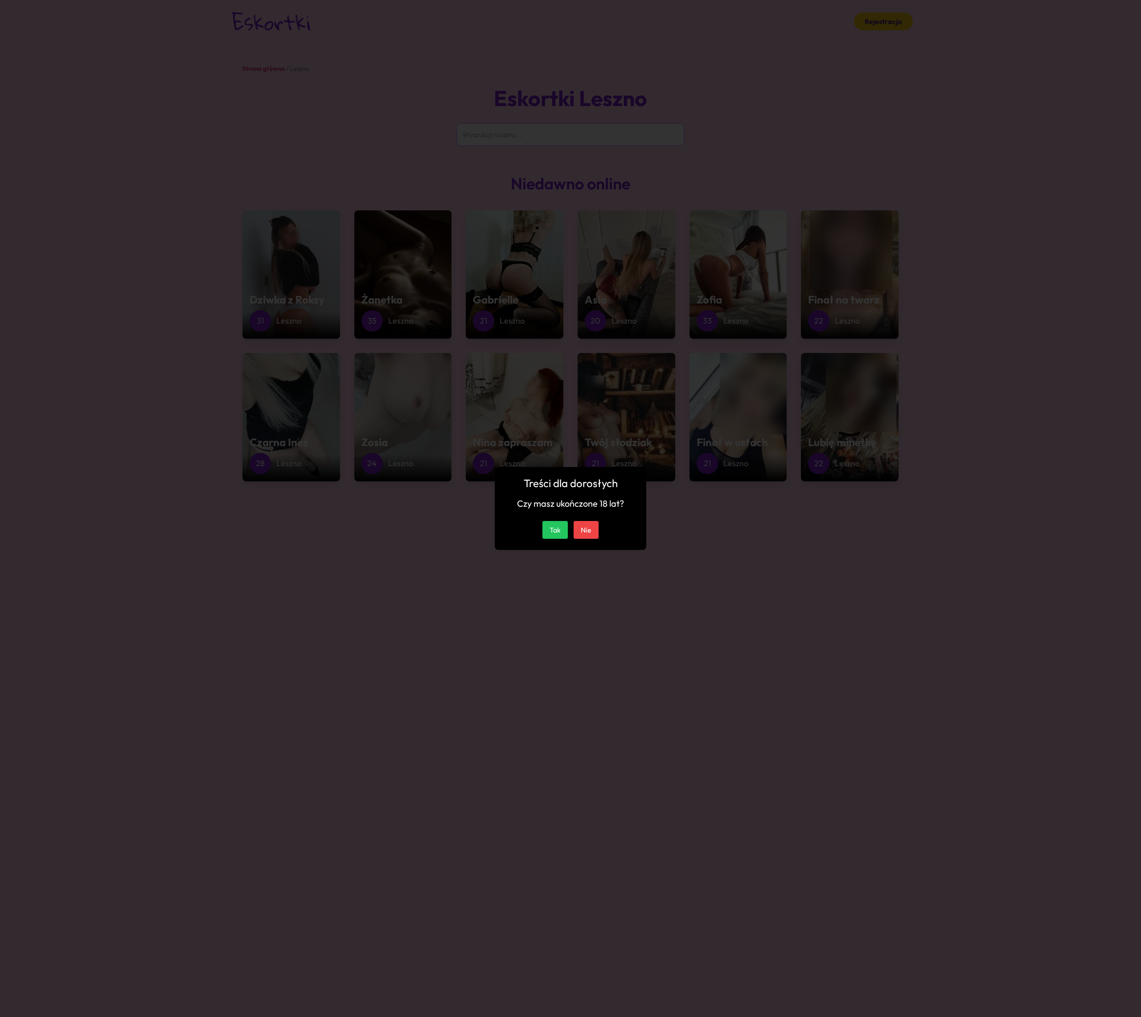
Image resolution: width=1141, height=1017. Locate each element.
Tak (555, 529)
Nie (586, 529)
